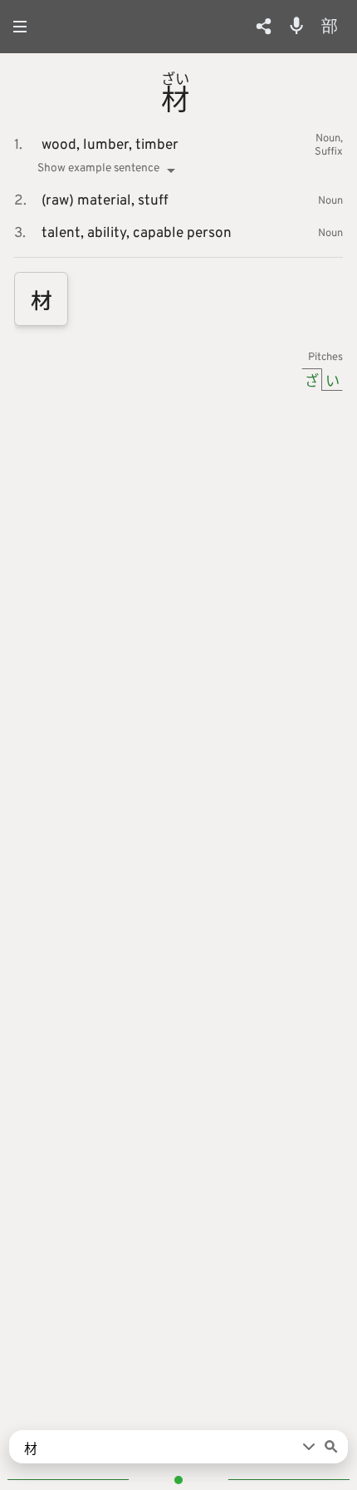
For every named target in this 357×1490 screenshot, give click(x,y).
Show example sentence (98, 168)
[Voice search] (296, 26)
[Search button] (331, 1447)
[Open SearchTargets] (309, 1447)
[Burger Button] (25, 26)
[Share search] (263, 26)
